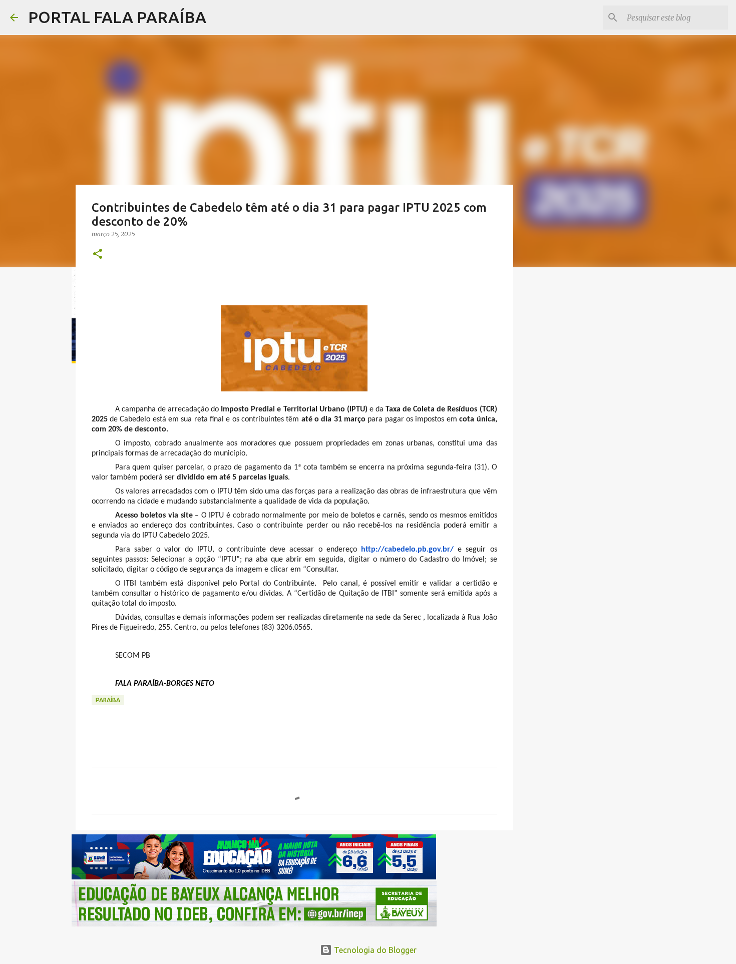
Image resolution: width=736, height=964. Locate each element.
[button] (98, 254)
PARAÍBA (108, 700)
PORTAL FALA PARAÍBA (117, 17)
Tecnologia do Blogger (374, 949)
